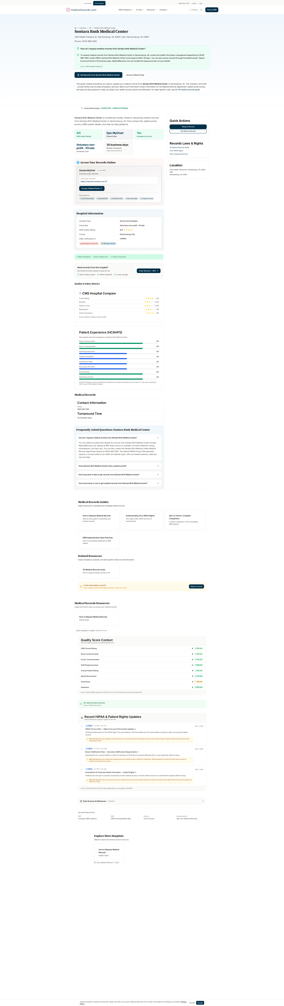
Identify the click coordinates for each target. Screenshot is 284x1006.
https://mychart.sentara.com (93, 181)
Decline (192, 1003)
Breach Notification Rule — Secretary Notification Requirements (111, 752)
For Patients (87, 3)
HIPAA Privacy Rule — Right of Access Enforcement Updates (109, 729)
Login (200, 3)
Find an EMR (212, 10)
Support (194, 3)
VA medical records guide (189, 89)
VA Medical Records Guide (179, 147)
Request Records (188, 127)
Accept (200, 1003)
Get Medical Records (188, 131)
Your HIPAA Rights (176, 151)
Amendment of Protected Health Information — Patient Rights (109, 772)
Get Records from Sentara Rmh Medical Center (100, 75)
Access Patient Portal (135, 75)
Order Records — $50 (147, 271)
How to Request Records (179, 154)
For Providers (99, 3)
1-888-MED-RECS (184, 3)
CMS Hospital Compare (93, 66)
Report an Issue (196, 586)
